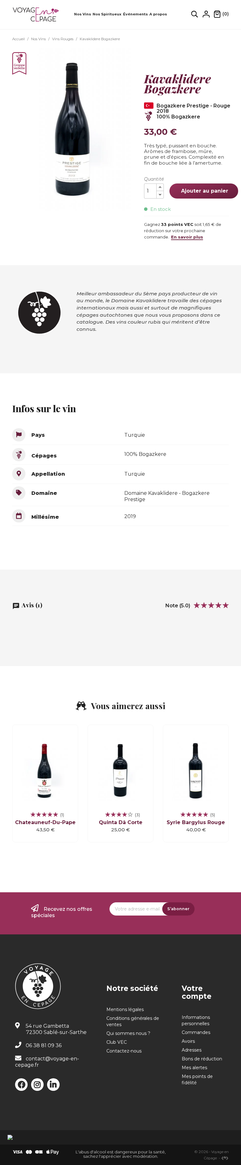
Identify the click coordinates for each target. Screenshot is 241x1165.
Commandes (196, 1032)
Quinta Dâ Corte (120, 822)
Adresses (191, 1050)
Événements (135, 14)
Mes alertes (194, 1067)
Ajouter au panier (203, 191)
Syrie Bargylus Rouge (196, 822)
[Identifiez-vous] (206, 14)
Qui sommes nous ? (128, 1033)
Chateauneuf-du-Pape (45, 822)
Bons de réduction (202, 1059)
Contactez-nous (124, 1051)
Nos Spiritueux (107, 14)
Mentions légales (125, 1009)
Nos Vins (82, 14)
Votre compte (197, 992)
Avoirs (188, 1041)
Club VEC (116, 1042)
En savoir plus (187, 236)
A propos (158, 14)
